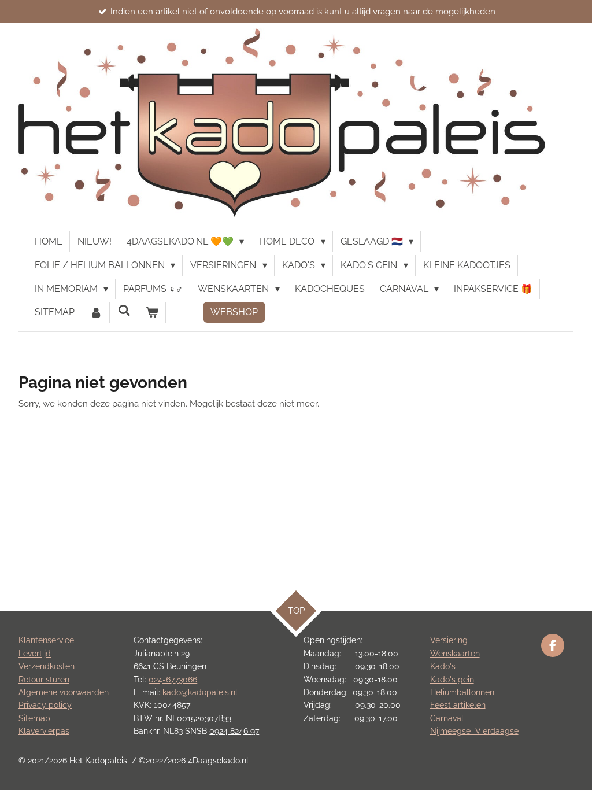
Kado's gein (452, 679)
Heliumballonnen (462, 692)
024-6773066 (173, 679)
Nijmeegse (452, 731)
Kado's (443, 666)
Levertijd (34, 653)
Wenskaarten (455, 653)
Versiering (449, 640)
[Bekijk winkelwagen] (152, 312)
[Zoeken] (124, 310)
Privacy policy (45, 705)
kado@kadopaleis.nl (200, 692)
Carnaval (447, 718)
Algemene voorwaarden (63, 692)
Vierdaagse (497, 731)
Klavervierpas (43, 731)
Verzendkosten (46, 666)
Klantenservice (46, 640)
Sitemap (34, 718)
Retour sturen (43, 679)
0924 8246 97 (234, 731)
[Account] (96, 312)
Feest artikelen (458, 705)
